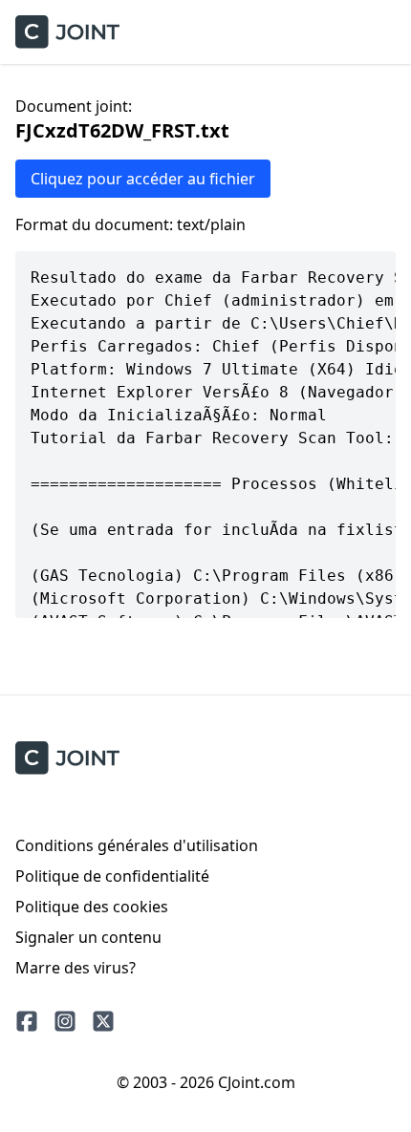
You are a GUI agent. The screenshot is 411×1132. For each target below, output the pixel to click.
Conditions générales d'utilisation (136, 845)
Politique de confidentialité (112, 875)
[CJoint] (67, 758)
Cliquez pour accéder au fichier (143, 178)
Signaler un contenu (88, 937)
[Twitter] (103, 1021)
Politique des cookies (91, 906)
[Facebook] (26, 1021)
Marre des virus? (75, 967)
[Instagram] (65, 1021)
